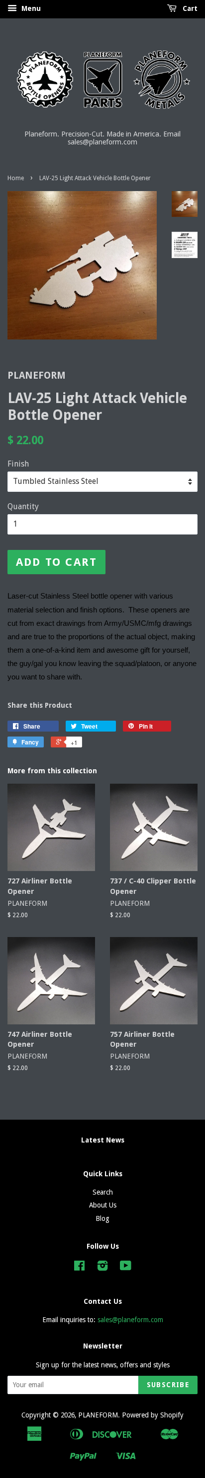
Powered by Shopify (153, 1415)
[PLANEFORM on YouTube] (125, 1268)
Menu (30, 8)
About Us (102, 1205)
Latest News (102, 1140)
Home (15, 178)
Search (103, 1192)
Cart (189, 8)
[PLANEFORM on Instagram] (102, 1268)
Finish (18, 464)
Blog (102, 1218)
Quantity (23, 506)
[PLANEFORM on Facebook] (79, 1268)
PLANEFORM (98, 1415)
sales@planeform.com (130, 1320)
